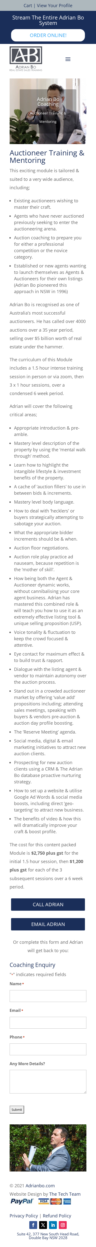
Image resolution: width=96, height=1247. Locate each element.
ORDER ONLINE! (48, 35)
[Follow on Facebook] (33, 1225)
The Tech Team (65, 1194)
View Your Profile (54, 5)
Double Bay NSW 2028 (48, 1237)
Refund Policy (57, 1216)
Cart (28, 5)
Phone (17, 1037)
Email (16, 1010)
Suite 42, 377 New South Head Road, (48, 1233)
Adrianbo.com (40, 1186)
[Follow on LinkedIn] (53, 1225)
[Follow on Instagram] (63, 1225)
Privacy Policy (24, 1216)
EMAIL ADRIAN (48, 924)
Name (17, 983)
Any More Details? (27, 1063)
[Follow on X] (43, 1225)
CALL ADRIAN (48, 904)
